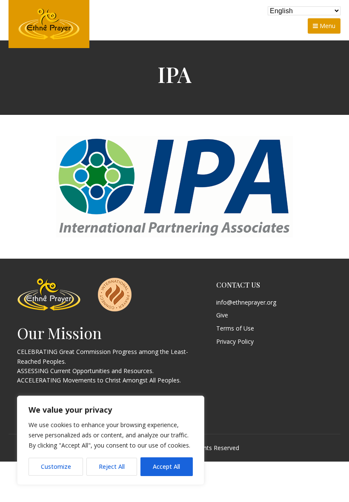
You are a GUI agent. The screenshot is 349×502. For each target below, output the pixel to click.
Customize (56, 466)
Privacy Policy (235, 341)
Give (222, 315)
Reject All (112, 466)
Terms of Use (235, 328)
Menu (326, 26)
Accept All (166, 466)
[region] (110, 440)
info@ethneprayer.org (246, 302)
